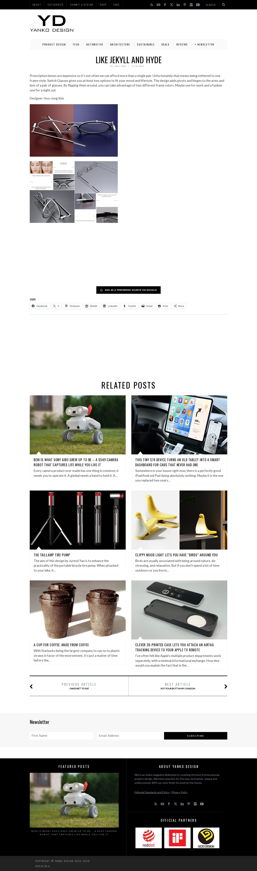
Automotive (94, 44)
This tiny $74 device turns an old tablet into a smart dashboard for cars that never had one (177, 462)
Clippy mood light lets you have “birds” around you (176, 554)
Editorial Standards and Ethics (152, 792)
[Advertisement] (158, 23)
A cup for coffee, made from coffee (61, 644)
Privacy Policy (180, 792)
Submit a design (81, 4)
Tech (76, 44)
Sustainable (146, 44)
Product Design (54, 44)
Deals (166, 44)
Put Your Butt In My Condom (178, 686)
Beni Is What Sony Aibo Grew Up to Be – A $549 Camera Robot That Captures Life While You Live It (76, 462)
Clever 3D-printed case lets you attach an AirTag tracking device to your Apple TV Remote (174, 647)
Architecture (120, 44)
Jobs (116, 4)
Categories (56, 4)
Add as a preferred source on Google (131, 290)
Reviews (182, 44)
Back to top (41, 866)
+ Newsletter (204, 44)
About (37, 4)
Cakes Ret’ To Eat (79, 686)
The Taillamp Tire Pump (52, 554)
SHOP (103, 4)
